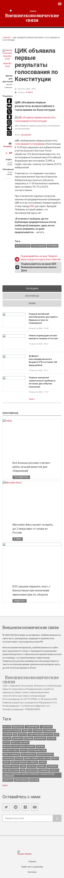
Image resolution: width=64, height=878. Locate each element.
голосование (38, 246)
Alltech (51, 739)
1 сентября (46, 727)
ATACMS (40, 746)
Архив (32, 303)
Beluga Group (28, 754)
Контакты (32, 872)
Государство (21, 477)
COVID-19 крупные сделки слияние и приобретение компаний (29, 775)
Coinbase (43, 770)
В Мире (29, 92)
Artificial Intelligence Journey (18, 746)
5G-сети (22, 735)
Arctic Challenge (20, 743)
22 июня (38, 731)
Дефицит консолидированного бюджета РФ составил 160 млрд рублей (43, 360)
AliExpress (40, 739)
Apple (6, 743)
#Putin (6, 727)
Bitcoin (18, 758)
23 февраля (49, 731)
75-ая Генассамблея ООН (40, 735)
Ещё (31, 399)
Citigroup (52, 766)
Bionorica (8, 758)
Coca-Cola (32, 770)
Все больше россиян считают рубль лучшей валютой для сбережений (31, 466)
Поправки (52, 246)
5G (15, 735)
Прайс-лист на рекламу (32, 867)
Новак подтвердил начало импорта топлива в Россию (43, 337)
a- (7, 153)
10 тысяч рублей (11, 731)
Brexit (6, 762)
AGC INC (7, 739)
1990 (25, 731)
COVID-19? (7, 780)
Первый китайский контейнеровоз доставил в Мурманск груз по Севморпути (43, 318)
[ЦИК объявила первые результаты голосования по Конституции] (38, 119)
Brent (55, 758)
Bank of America (11, 754)
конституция (22, 246)
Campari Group (10, 766)
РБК (32, 206)
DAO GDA (34, 780)
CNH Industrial (10, 770)
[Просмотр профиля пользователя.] (7, 54)
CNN (22, 770)
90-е (56, 735)
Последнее (43, 288)
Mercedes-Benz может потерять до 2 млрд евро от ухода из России (32, 528)
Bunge (43, 762)
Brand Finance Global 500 (37, 758)
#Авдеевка (18, 727)
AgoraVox (18, 739)
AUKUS (24, 750)
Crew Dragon (21, 780)
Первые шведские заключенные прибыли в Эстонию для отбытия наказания (42, 382)
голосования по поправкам (29, 144)
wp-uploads (26, 135)
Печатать (7, 146)
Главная (6, 38)
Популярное (32, 296)
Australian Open (37, 750)
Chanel (41, 766)
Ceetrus (32, 766)
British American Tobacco (24, 762)
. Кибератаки (32, 727)
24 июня (7, 735)
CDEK (23, 766)
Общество (19, 601)
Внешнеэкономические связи (32, 18)
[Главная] (32, 11)
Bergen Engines (45, 754)
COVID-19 (54, 770)
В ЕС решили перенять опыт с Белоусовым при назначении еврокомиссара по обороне (31, 590)
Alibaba (28, 739)
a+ (10, 152)
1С (30, 731)
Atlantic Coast (10, 750)
